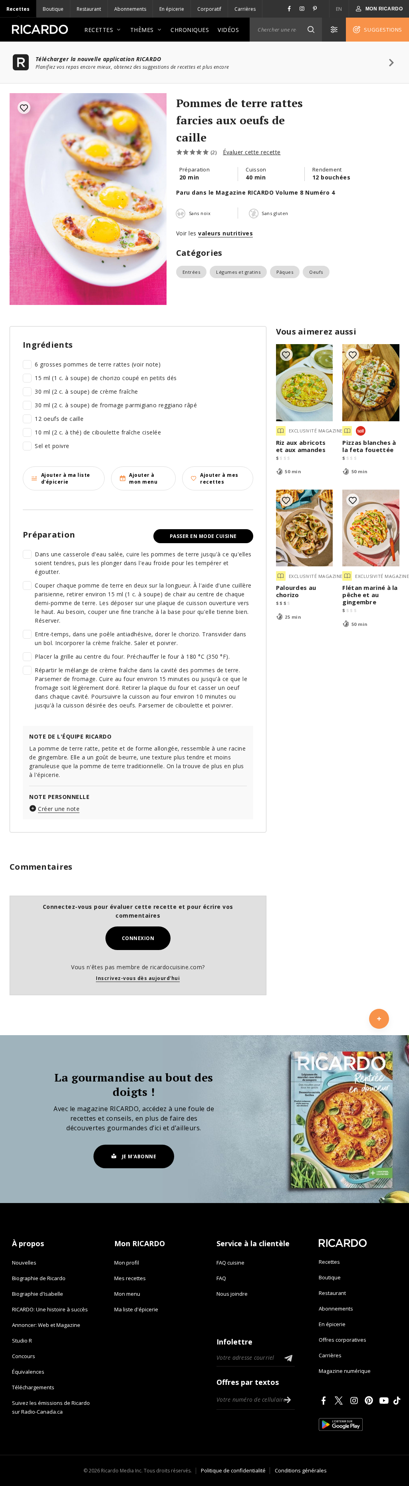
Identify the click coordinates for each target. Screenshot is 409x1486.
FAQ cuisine (230, 1262)
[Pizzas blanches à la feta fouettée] (370, 382)
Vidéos (228, 30)
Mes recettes (130, 1278)
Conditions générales (301, 1470)
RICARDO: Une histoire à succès (50, 1309)
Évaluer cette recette (252, 152)
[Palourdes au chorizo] (304, 528)
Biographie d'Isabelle (37, 1293)
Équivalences (28, 1371)
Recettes (18, 9)
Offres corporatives (342, 1339)
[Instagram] (355, 1400)
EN (339, 9)
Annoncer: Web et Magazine (46, 1325)
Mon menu (127, 1293)
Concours (23, 1356)
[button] (311, 29)
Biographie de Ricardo (39, 1278)
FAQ (221, 1278)
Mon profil (126, 1262)
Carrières (245, 9)
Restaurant (89, 9)
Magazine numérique (345, 1370)
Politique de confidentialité (233, 1470)
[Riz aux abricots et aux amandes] (304, 382)
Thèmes (142, 30)
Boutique (53, 9)
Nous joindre (232, 1293)
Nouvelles (24, 1262)
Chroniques (190, 30)
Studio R (22, 1340)
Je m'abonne (139, 1156)
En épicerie (171, 9)
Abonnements (130, 9)
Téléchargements (33, 1387)
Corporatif (209, 9)
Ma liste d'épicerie (136, 1309)
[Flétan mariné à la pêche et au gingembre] (370, 528)
